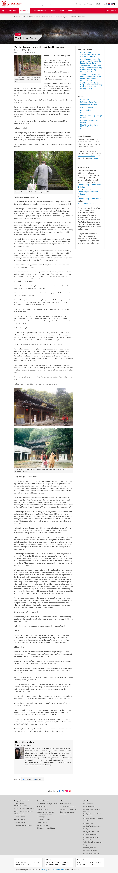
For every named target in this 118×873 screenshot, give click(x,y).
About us (86, 801)
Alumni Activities (65, 804)
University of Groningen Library (47, 804)
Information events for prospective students (21, 804)
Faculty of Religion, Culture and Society (93, 819)
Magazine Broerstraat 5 (67, 806)
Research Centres (47, 17)
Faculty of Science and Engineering (90, 838)
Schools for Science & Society (46, 828)
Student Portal (101, 4)
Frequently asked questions (23, 825)
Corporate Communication (92, 853)
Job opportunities (89, 806)
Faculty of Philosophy (90, 834)
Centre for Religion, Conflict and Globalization (70, 17)
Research (17, 17)
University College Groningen (92, 842)
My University (89, 4)
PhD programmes (19, 822)
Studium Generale (43, 825)
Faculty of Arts (88, 823)
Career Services (42, 822)
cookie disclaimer (57, 870)
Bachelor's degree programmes (24, 808)
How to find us (88, 804)
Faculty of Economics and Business (91, 810)
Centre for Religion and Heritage (89, 199)
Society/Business (43, 801)
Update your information (68, 809)
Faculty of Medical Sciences (92, 826)
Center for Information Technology (44, 816)
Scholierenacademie (20, 814)
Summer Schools (19, 817)
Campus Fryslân (88, 845)
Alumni (62, 801)
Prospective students (21, 801)
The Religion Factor (26, 38)
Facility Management (90, 850)
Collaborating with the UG (45, 812)
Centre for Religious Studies (31, 17)
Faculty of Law (87, 829)
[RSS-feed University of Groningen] (65, 791)
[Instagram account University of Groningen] (67, 791)
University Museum (43, 819)
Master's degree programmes (23, 811)
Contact (78, 4)
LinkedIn (39, 779)
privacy (44, 870)
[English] (112, 4)
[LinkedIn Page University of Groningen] (62, 791)
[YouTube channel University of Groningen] (69, 791)
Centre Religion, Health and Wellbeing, (88, 193)
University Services (89, 848)
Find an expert (41, 806)
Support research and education (67, 813)
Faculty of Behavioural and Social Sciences (92, 815)
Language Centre (42, 809)
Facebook (28, 779)
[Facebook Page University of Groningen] (60, 791)
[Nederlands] (109, 4)
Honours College (19, 819)
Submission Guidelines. (86, 156)
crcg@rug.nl (95, 158)
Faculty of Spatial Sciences (91, 832)
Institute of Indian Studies (87, 203)
